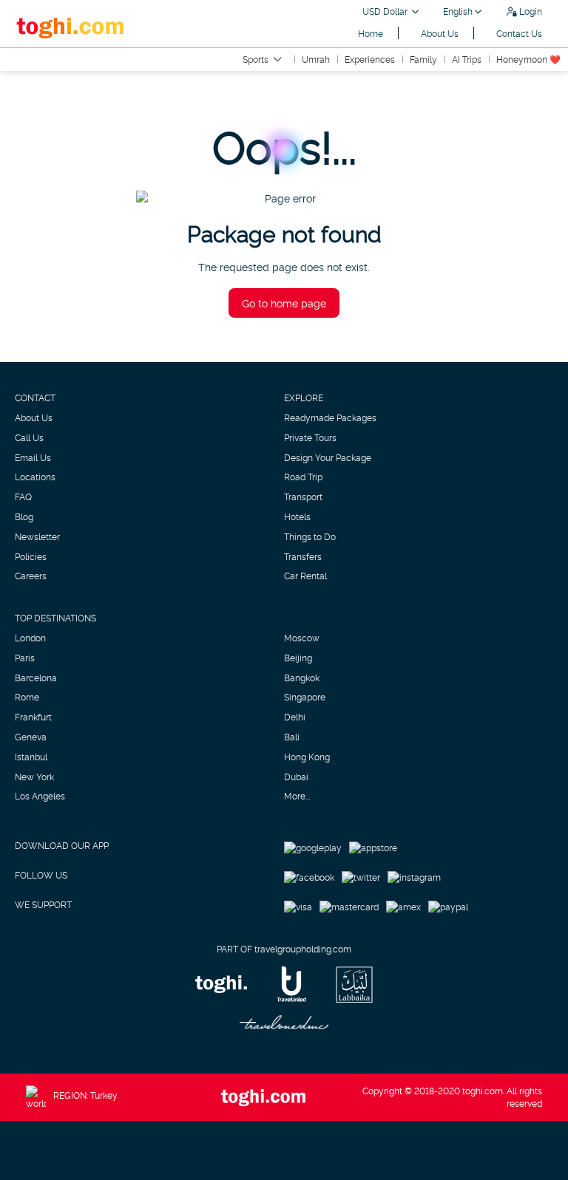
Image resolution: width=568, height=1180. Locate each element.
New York (34, 776)
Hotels (297, 516)
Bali (292, 737)
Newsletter (37, 536)
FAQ (23, 496)
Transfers (303, 556)
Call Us (29, 437)
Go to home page (284, 303)
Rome (27, 697)
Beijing (298, 658)
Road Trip (303, 476)
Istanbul (31, 757)
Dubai (296, 776)
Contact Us (519, 33)
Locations (35, 476)
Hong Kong (307, 757)
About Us (440, 33)
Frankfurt (33, 717)
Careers (31, 576)
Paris (25, 658)
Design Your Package (327, 457)
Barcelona (36, 677)
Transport (303, 496)
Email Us (33, 457)
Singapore (304, 697)
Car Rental (305, 576)
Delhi (294, 717)
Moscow (302, 638)
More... (297, 796)
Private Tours (310, 437)
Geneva (31, 737)
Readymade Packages (330, 417)
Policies (31, 556)
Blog (24, 516)
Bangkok (302, 677)
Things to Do (310, 536)
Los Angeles (40, 796)
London (30, 638)
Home (370, 33)
